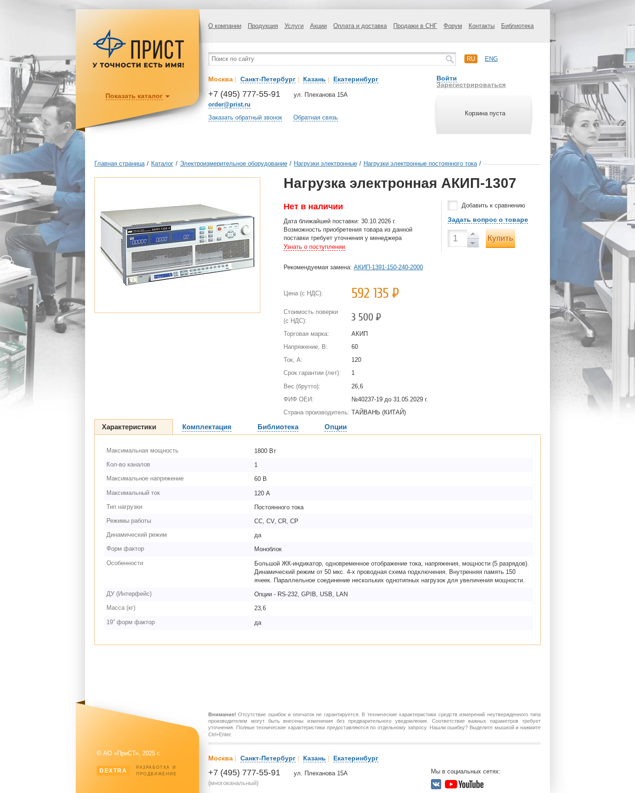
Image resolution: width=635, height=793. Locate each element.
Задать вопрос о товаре (488, 219)
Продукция (263, 25)
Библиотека (517, 25)
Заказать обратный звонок (245, 117)
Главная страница (119, 163)
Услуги (294, 25)
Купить (500, 238)
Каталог (162, 163)
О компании (224, 25)
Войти (447, 78)
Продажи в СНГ (415, 25)
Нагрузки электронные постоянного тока (420, 163)
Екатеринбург (355, 79)
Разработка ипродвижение (138, 770)
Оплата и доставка (360, 25)
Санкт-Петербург (268, 79)
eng (491, 58)
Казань (314, 79)
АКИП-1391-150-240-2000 (388, 267)
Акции (318, 25)
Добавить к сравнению (493, 205)
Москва (220, 79)
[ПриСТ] (138, 66)
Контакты (482, 25)
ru (471, 58)
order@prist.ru (229, 104)
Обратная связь (315, 117)
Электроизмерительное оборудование (233, 163)
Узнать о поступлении (314, 246)
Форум (452, 25)
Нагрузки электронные (325, 163)
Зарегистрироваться (471, 84)
